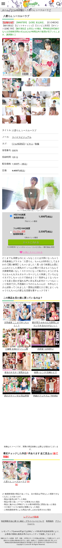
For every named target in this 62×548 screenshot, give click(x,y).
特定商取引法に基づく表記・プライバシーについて (22, 521)
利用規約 (49, 521)
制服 (37, 143)
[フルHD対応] (17, 9)
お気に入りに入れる (32, 252)
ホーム (5, 9)
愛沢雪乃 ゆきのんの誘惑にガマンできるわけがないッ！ (45, 324)
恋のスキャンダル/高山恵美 (16, 395)
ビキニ (30, 143)
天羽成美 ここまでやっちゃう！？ (16, 324)
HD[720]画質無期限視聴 (20, 216)
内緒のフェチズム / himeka (45, 395)
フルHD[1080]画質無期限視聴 (21, 231)
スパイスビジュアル (21, 137)
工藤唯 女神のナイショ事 (16, 348)
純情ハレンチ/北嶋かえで (45, 372)
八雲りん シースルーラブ (15, 481)
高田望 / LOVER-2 (45, 348)
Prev (6, 57)
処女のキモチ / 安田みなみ (17, 372)
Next (56, 57)
